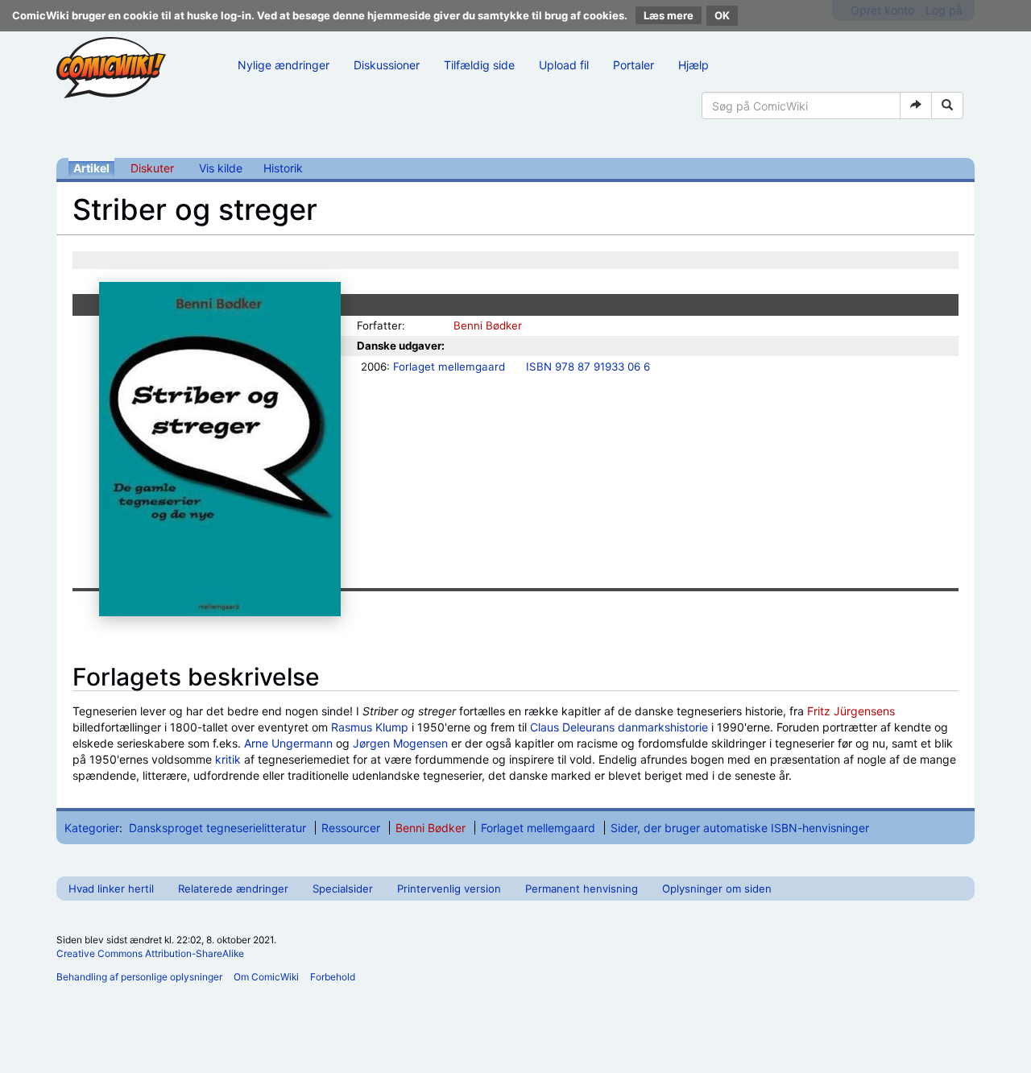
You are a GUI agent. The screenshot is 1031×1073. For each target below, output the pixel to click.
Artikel (91, 168)
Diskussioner (387, 65)
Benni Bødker (487, 325)
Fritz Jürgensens (851, 711)
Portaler (633, 65)
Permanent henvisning (581, 888)
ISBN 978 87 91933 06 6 (588, 366)
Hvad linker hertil (111, 888)
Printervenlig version (449, 888)
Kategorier (91, 828)
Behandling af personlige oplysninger (139, 977)
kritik (228, 759)
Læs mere (669, 15)
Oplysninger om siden (717, 888)
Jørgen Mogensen (400, 743)
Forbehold (332, 977)
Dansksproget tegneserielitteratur (217, 828)
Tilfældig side (479, 65)
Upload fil (564, 65)
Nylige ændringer (283, 65)
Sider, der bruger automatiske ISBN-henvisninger (740, 828)
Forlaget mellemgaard (449, 366)
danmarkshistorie (663, 727)
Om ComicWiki (266, 977)
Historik (283, 168)
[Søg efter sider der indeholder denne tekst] (947, 105)
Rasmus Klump (369, 727)
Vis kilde (220, 168)
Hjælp (693, 65)
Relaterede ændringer (233, 888)
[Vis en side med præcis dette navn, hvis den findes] (916, 105)
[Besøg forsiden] (111, 67)
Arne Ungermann (288, 743)
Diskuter (152, 168)
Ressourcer (350, 828)
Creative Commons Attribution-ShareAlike (150, 953)
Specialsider (343, 888)
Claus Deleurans (572, 727)
